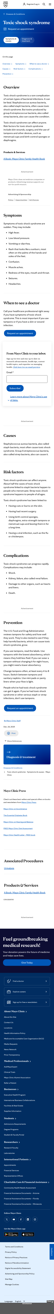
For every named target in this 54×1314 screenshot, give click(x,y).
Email (10, 372)
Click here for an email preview (26, 367)
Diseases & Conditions (15, 14)
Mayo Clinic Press (28, 802)
